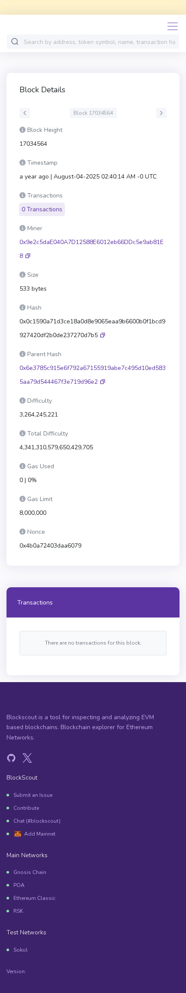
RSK (18, 911)
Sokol (20, 949)
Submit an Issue (32, 795)
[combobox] (99, 42)
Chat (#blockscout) (37, 821)
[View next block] (161, 113)
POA (19, 885)
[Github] (11, 758)
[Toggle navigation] (170, 26)
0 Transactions (42, 209)
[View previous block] (24, 113)
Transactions (35, 602)
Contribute (26, 808)
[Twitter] (27, 758)
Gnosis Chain (29, 872)
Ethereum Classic (34, 898)
